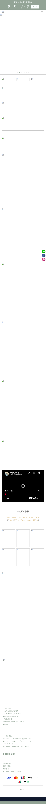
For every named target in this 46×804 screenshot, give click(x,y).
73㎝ (19, 518)
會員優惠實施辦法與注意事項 (14, 722)
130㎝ (23, 520)
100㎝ (37, 518)
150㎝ (35, 520)
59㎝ (8, 518)
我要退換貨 (8, 719)
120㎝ (16, 520)
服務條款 (6, 769)
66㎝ (14, 518)
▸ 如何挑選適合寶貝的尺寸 (12, 714)
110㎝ (10, 520)
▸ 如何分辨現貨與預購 (10, 711)
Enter (35, 7)
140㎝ (29, 520)
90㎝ (31, 518)
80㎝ (25, 518)
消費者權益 (7, 766)
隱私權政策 (7, 763)
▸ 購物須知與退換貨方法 (11, 716)
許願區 (6, 724)
